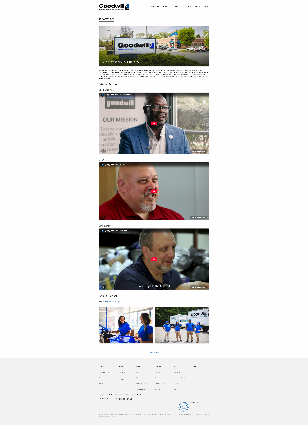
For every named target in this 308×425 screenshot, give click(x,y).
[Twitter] (128, 399)
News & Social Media (179, 378)
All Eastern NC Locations (121, 373)
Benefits (101, 378)
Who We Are (177, 372)
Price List (120, 379)
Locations (155, 7)
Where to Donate (141, 378)
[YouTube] (124, 399)
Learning (157, 389)
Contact (176, 383)
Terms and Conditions (203, 414)
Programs (187, 7)
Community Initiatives (161, 378)
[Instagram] (117, 399)
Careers (166, 7)
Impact (138, 372)
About (197, 7)
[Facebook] (121, 399)
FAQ (175, 389)
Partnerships (158, 372)
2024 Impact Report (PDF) (113, 301)
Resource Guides (160, 383)
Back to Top (154, 352)
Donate (176, 7)
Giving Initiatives (140, 389)
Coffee (206, 7)
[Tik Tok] (132, 399)
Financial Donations (141, 383)
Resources (102, 383)
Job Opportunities (104, 372)
